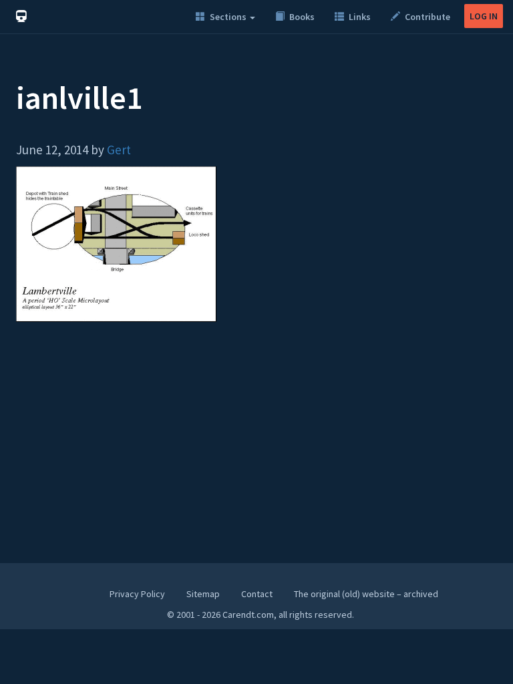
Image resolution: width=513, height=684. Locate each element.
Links (359, 17)
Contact (257, 594)
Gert (119, 150)
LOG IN (484, 16)
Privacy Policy (137, 594)
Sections (228, 17)
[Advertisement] (256, 448)
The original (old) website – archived (366, 594)
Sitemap (203, 594)
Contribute (426, 17)
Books (301, 17)
